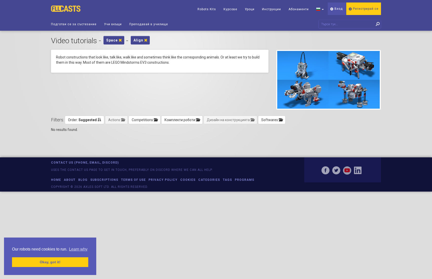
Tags (227, 180)
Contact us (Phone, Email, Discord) (85, 162)
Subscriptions (104, 180)
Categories (209, 180)
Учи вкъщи (113, 24)
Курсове (230, 9)
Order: (82, 120)
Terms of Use (133, 180)
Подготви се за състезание (73, 24)
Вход (338, 8)
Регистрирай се (365, 8)
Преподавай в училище (148, 24)
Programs (244, 180)
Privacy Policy (163, 180)
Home (56, 180)
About (70, 180)
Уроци (249, 9)
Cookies (188, 180)
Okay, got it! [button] (50, 262)
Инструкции (271, 9)
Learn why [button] (78, 249)
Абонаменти (298, 9)
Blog (83, 180)
